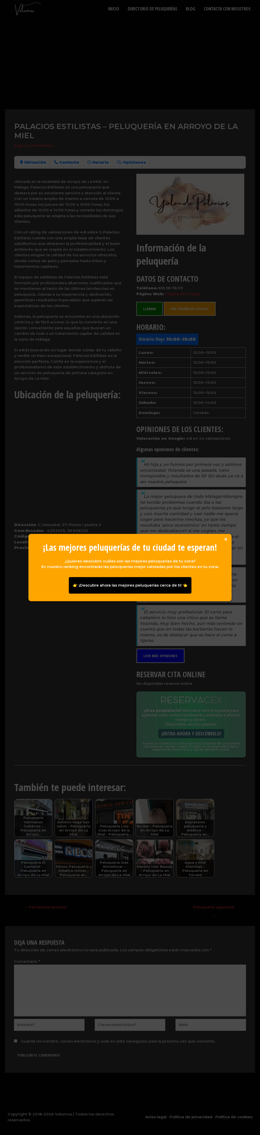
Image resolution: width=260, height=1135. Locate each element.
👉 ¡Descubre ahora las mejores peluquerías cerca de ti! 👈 (130, 585)
